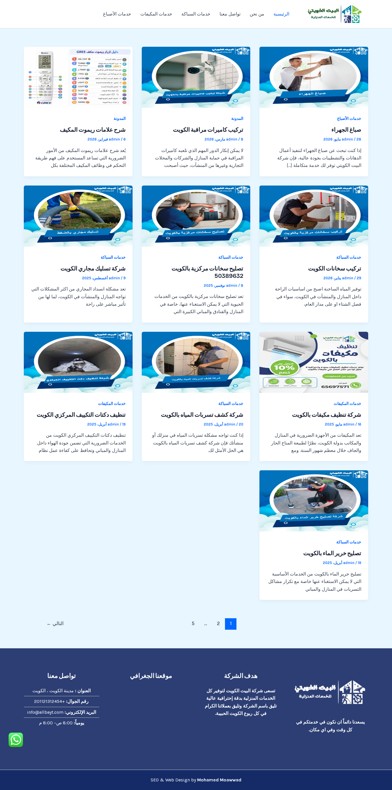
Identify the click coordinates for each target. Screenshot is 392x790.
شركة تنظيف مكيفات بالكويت (326, 414)
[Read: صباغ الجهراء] (313, 76)
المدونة (237, 118)
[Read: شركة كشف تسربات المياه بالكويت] (196, 361)
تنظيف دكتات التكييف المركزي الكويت (81, 414)
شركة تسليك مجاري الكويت (93, 268)
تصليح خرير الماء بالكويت (332, 553)
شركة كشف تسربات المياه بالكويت (202, 414)
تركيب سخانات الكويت (334, 268)
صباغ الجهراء (346, 129)
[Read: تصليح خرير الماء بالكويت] (313, 500)
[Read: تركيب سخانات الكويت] (313, 215)
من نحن (257, 14)
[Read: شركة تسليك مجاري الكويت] (78, 215)
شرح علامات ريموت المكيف (93, 129)
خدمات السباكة (195, 14)
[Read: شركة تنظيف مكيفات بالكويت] (313, 361)
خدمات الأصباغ (117, 14)
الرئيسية (281, 14)
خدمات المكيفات (156, 14)
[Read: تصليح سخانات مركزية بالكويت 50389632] (196, 215)
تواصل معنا (230, 14)
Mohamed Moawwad (219, 780)
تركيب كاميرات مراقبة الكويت (208, 129)
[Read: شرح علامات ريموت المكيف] (78, 76)
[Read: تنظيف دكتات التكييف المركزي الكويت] (78, 361)
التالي (55, 623)
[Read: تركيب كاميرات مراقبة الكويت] (196, 76)
